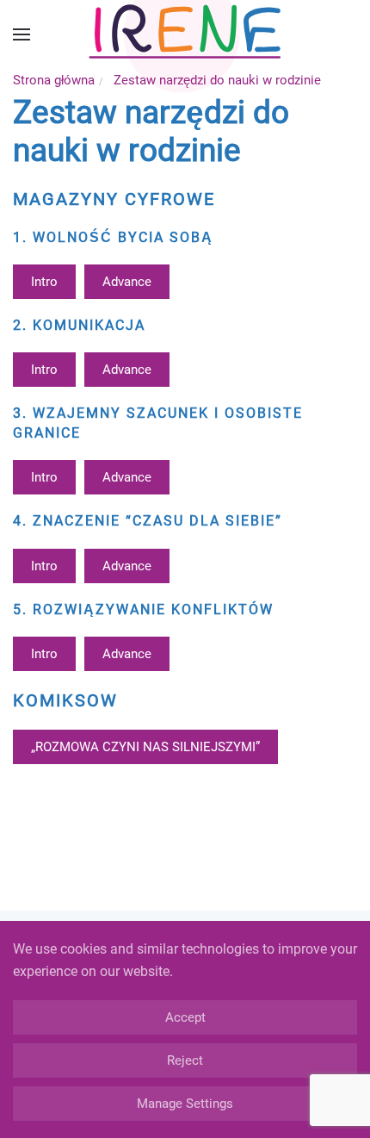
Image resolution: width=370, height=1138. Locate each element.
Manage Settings (185, 1103)
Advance (126, 281)
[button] (21, 34)
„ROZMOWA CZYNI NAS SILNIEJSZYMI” (145, 747)
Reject (185, 1060)
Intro (44, 281)
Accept (185, 1017)
